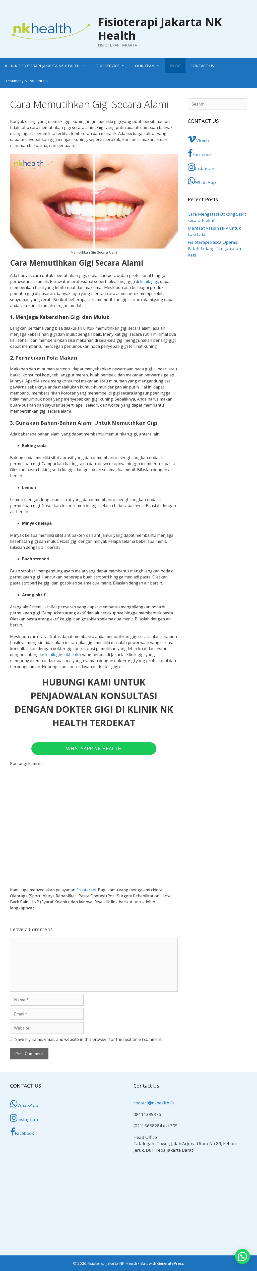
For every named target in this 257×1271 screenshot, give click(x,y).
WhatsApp (205, 182)
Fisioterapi (86, 890)
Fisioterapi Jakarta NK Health (160, 28)
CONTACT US (202, 65)
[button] (242, 1256)
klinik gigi (149, 281)
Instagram (205, 168)
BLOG (175, 65)
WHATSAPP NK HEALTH (94, 748)
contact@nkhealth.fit (154, 1103)
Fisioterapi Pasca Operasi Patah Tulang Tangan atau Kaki (214, 248)
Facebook (202, 154)
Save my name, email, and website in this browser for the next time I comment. (88, 1039)
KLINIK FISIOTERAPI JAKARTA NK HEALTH (42, 65)
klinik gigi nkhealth (63, 654)
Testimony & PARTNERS (26, 80)
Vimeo (202, 140)
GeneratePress (170, 1263)
